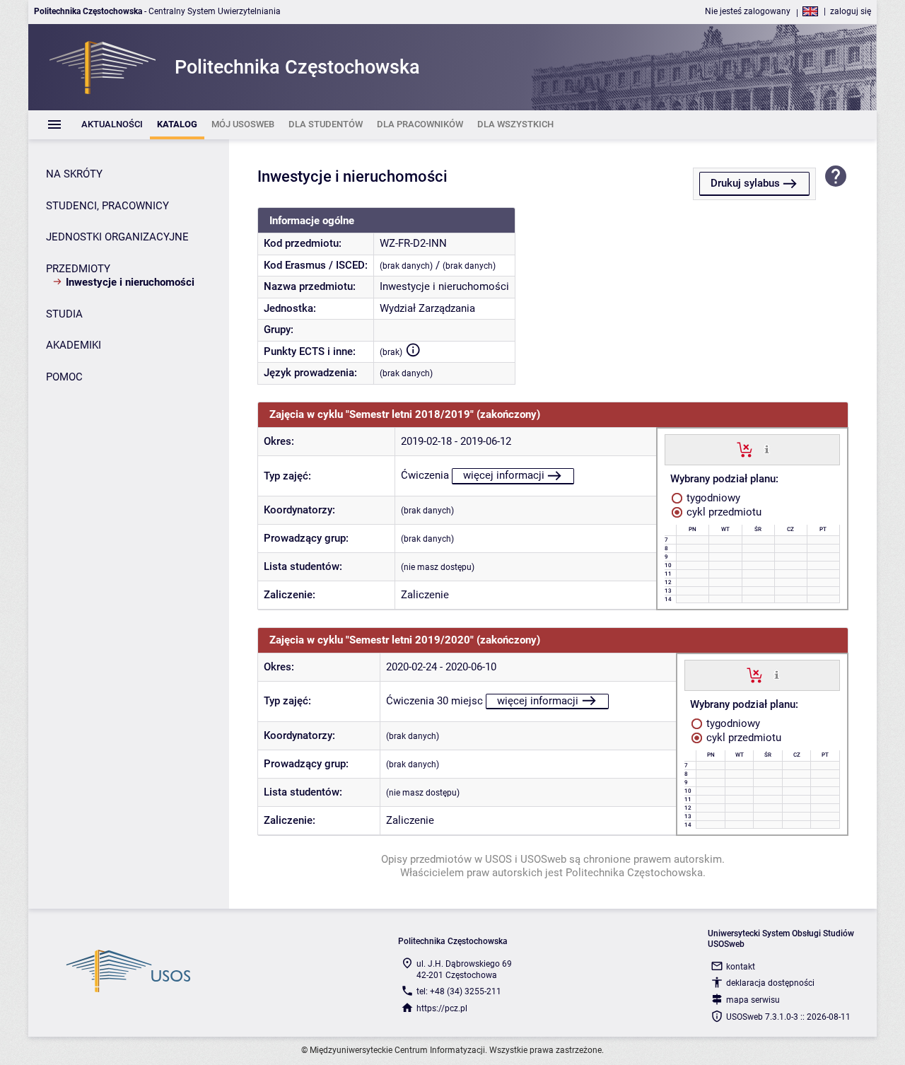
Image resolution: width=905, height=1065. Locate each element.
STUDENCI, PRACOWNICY (107, 205)
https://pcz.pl (441, 1008)
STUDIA (64, 314)
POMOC (64, 377)
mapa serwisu (753, 1000)
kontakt (740, 967)
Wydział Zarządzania (427, 308)
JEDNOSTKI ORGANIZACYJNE (117, 237)
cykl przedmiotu (722, 512)
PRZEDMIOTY (78, 268)
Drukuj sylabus (745, 183)
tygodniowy (712, 497)
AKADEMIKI (73, 345)
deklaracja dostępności (770, 983)
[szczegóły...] (766, 449)
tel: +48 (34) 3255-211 (458, 991)
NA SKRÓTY (74, 174)
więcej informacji (503, 475)
